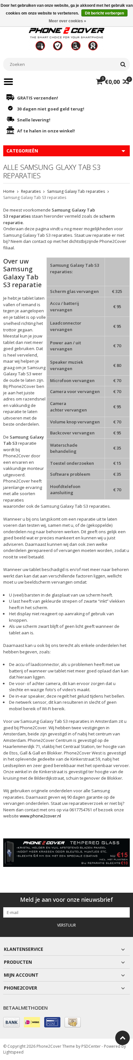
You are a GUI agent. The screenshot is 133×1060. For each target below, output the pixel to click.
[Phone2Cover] (66, 38)
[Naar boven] (122, 1038)
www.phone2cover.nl (40, 816)
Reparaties (31, 191)
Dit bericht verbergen (104, 13)
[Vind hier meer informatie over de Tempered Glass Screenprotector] (66, 852)
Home (9, 191)
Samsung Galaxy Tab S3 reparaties (34, 197)
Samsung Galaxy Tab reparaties (76, 191)
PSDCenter (91, 1046)
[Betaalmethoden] (11, 1022)
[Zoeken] (123, 64)
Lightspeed (13, 1052)
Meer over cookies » (67, 21)
